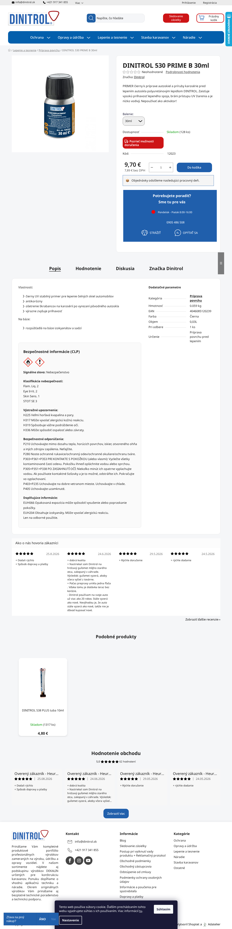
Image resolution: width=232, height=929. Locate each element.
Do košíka (194, 167)
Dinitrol (139, 77)
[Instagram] (79, 860)
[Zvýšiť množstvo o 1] (170, 167)
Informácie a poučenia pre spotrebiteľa (138, 889)
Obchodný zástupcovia (135, 866)
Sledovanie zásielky (176, 18)
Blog (123, 840)
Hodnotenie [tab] (88, 268)
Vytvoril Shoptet (188, 924)
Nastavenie (70, 920)
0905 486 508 (175, 222)
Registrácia (210, 2)
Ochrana (180, 840)
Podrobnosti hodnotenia (183, 72)
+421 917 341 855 (57, 2)
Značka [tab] (166, 268)
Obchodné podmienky (135, 861)
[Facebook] (70, 860)
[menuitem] (40, 37)
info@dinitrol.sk (25, 2)
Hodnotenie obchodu (116, 753)
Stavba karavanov (186, 862)
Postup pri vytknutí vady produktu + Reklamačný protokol (143, 853)
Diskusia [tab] (125, 268)
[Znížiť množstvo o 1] (152, 167)
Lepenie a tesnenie (187, 851)
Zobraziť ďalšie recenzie (201, 619)
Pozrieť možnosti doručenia (139, 143)
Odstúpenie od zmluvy (135, 872)
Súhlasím (163, 909)
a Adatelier (210, 924)
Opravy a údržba (185, 846)
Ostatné (179, 868)
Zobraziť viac (116, 814)
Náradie (179, 857)
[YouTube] (88, 860)
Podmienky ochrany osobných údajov (141, 880)
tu (140, 911)
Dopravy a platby (131, 897)
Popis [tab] (55, 268)
